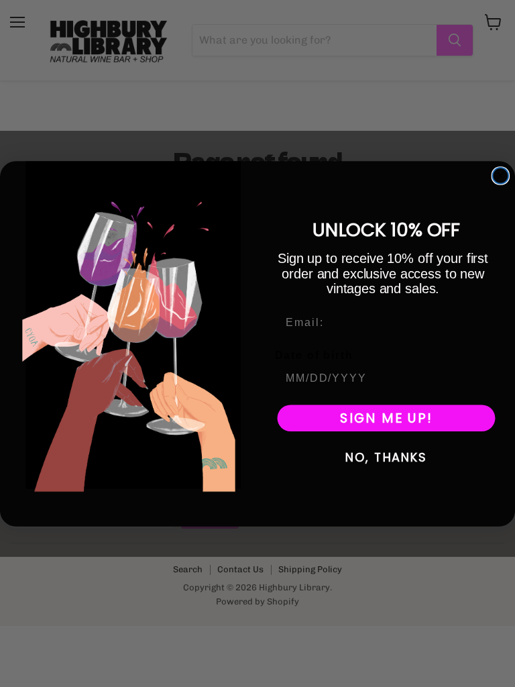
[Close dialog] (501, 176)
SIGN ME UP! (386, 418)
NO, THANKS (385, 457)
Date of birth (314, 354)
